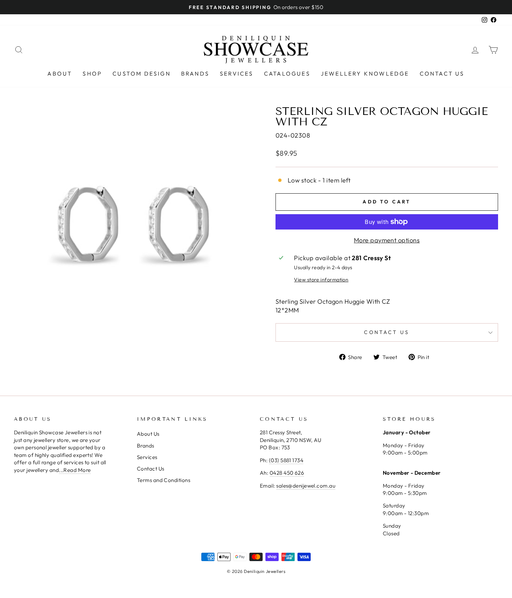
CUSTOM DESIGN (142, 73)
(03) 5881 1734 (286, 460)
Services (147, 457)
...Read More (75, 470)
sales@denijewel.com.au (305, 485)
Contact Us (150, 468)
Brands (145, 445)
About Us (148, 433)
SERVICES (237, 73)
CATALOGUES (287, 73)
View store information (321, 280)
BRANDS (195, 73)
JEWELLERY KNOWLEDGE (365, 73)
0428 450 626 (287, 472)
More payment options (387, 240)
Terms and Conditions (163, 480)
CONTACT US (442, 73)
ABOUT (59, 73)
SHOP (92, 73)
